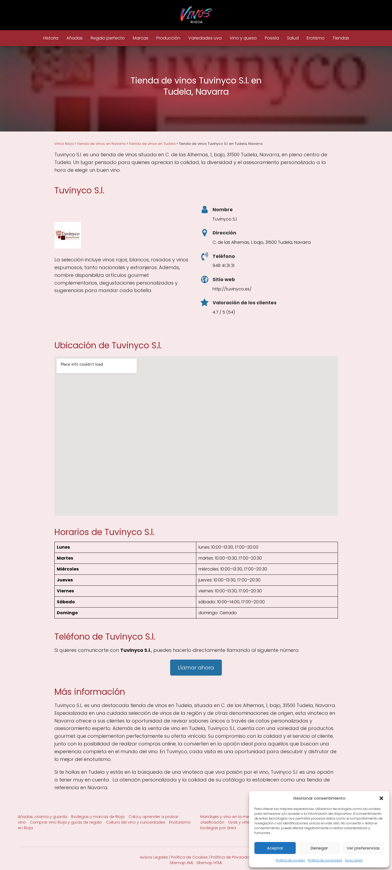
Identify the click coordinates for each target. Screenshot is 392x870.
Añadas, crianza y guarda (42, 816)
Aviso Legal (354, 860)
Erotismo (316, 38)
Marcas (140, 38)
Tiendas (341, 38)
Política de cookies (290, 860)
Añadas (74, 38)
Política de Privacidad (231, 857)
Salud (293, 38)
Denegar (319, 848)
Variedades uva (205, 38)
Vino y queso (243, 38)
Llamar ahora (196, 667)
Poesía (272, 38)
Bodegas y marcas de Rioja (98, 816)
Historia (50, 38)
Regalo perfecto (108, 38)
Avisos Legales (154, 857)
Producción (168, 38)
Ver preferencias (363, 848)
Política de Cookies (189, 857)
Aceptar (275, 848)
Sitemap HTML (210, 862)
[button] (381, 798)
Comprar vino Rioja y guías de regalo (66, 822)
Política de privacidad (325, 860)
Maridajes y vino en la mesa (227, 816)
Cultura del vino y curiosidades (135, 822)
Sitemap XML (182, 862)
